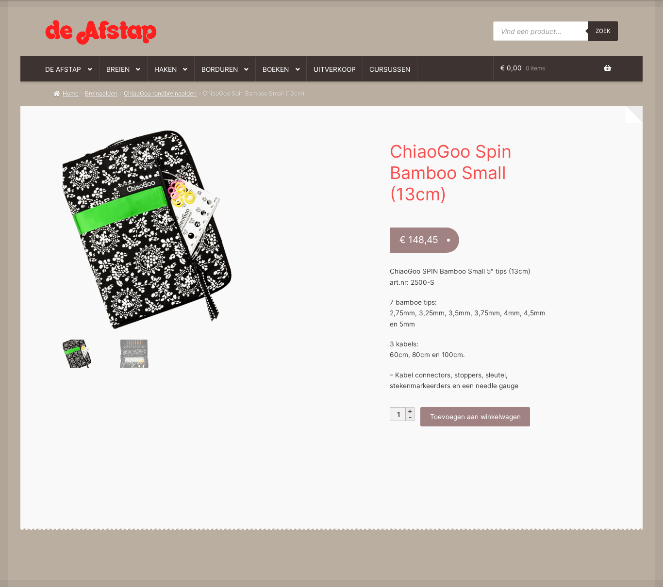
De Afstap (63, 69)
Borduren (219, 69)
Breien (118, 69)
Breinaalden (101, 93)
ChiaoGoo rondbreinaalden (160, 93)
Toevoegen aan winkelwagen (475, 417)
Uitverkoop (335, 69)
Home (71, 93)
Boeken (276, 69)
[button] (185, 142)
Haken (165, 69)
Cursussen (389, 69)
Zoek (603, 30)
